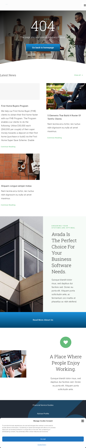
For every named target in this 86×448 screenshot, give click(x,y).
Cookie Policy (42, 444)
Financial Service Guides (43, 405)
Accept (43, 439)
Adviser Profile (43, 413)
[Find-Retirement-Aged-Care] (7, 5)
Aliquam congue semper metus (16, 186)
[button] (83, 421)
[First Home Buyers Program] (20, 91)
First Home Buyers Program (14, 106)
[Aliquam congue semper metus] (20, 167)
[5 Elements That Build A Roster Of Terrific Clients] (66, 96)
